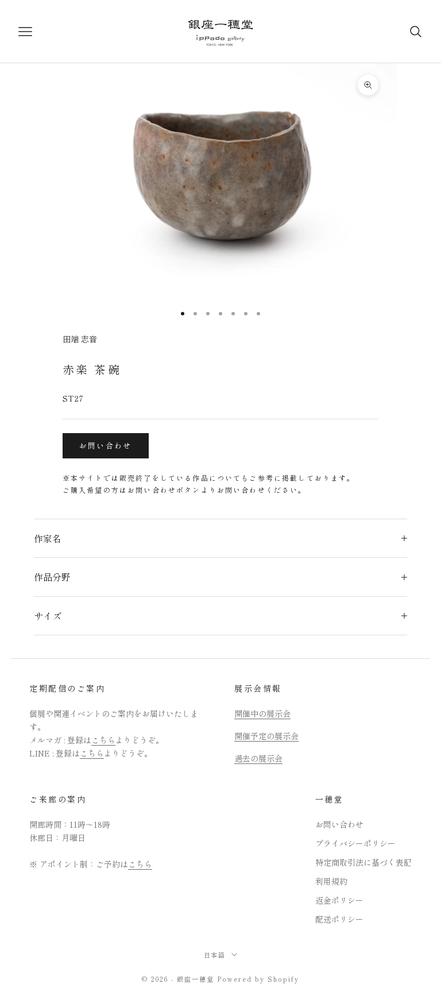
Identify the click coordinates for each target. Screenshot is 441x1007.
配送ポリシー (339, 919)
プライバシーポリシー (355, 843)
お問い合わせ (105, 445)
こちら (103, 740)
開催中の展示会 (262, 713)
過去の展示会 (258, 758)
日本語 (215, 954)
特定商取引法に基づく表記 (363, 862)
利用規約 (331, 881)
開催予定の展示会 (266, 736)
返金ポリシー (339, 900)
